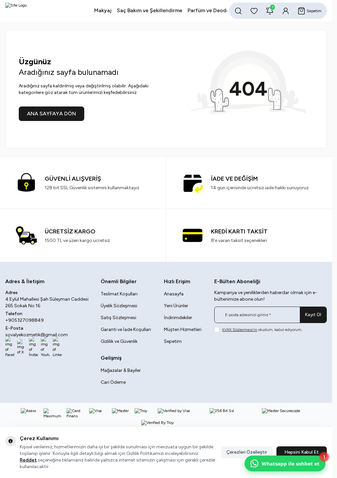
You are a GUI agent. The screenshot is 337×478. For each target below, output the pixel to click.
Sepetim (173, 341)
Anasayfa (174, 294)
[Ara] (238, 11)
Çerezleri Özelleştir (246, 452)
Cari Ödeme (113, 382)
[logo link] (39, 11)
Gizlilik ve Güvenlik (119, 341)
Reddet (28, 460)
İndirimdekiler (178, 317)
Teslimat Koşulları (119, 294)
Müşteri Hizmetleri (182, 329)
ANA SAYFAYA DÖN (51, 113)
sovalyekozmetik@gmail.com (36, 335)
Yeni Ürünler (176, 306)
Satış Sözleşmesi (118, 317)
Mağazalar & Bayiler (121, 370)
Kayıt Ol (313, 314)
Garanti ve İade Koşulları (126, 329)
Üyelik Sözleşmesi (119, 306)
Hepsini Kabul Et (301, 452)
